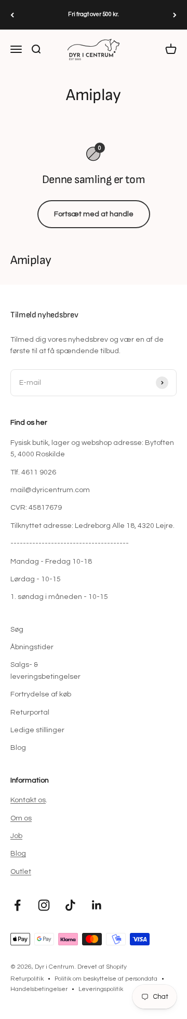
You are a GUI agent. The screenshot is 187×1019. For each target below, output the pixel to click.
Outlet (20, 871)
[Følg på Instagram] (44, 905)
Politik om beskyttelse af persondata (106, 978)
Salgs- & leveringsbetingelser (45, 670)
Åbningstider (32, 647)
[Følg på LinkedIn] (97, 905)
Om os (21, 818)
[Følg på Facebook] (17, 905)
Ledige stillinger (37, 730)
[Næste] (175, 14)
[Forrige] (12, 14)
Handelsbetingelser (39, 989)
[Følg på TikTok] (70, 905)
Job (16, 836)
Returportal (29, 712)
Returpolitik (27, 978)
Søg (16, 629)
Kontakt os (28, 800)
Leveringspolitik (100, 989)
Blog (18, 747)
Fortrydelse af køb (40, 694)
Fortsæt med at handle (93, 214)
